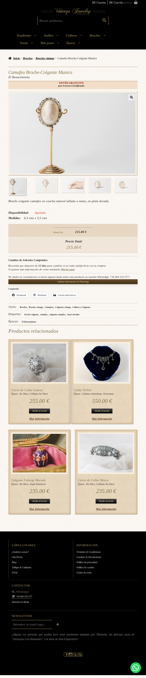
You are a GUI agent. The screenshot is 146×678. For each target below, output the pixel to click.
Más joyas (47, 43)
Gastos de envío (84, 572)
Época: (15, 394)
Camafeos (49, 307)
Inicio (16, 58)
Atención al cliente (20, 602)
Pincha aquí (67, 269)
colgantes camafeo (57, 314)
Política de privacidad (86, 562)
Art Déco (23, 394)
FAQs (14, 572)
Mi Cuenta (99, 2)
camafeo (43, 314)
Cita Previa (17, 557)
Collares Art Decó (39, 394)
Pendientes (24, 35)
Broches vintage (45, 58)
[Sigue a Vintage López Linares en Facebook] (66, 655)
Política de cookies (85, 567)
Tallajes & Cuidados (21, 567)
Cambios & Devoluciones (88, 557)
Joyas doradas (73, 314)
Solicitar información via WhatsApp (73, 281)
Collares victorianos (92, 394)
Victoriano (108, 394)
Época (70, 43)
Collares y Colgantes (81, 307)
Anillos (48, 35)
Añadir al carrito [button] (39, 411)
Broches (95, 35)
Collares (71, 35)
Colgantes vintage (63, 307)
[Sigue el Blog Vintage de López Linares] (80, 655)
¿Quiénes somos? (20, 551)
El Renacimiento (29, 322)
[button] (131, 97)
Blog (14, 562)
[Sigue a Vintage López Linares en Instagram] (71, 655)
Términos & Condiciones (88, 551)
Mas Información (39, 418)
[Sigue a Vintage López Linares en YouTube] (75, 655)
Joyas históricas (38, 484)
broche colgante (31, 314)
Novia (24, 43)
